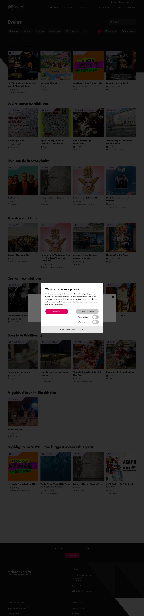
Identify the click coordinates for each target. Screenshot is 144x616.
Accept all (57, 311)
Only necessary (87, 311)
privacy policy (59, 304)
